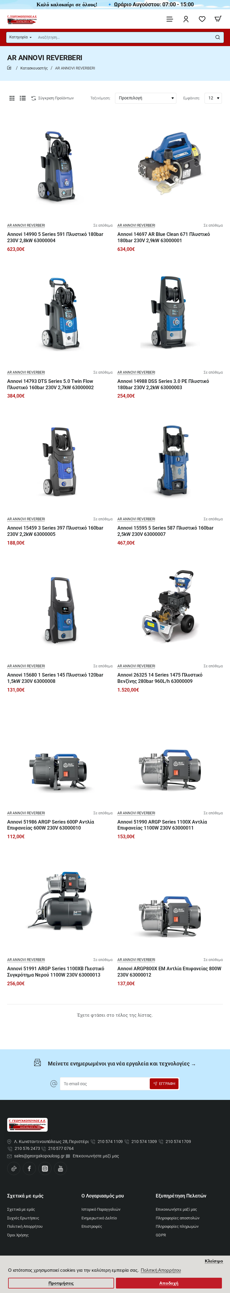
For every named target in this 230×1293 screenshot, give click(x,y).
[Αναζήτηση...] (218, 37)
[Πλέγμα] (12, 98)
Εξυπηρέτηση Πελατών (181, 1196)
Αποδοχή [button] (168, 1283)
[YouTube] (60, 1168)
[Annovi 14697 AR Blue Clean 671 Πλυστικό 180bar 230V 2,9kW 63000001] (170, 166)
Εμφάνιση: (191, 98)
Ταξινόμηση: (100, 98)
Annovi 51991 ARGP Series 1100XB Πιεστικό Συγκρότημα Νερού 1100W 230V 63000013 (55, 972)
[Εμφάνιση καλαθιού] (218, 19)
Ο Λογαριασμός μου (102, 1196)
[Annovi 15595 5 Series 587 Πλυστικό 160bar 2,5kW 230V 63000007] (170, 459)
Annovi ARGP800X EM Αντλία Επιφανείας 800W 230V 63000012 (169, 972)
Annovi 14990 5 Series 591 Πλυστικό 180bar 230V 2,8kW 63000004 (55, 237)
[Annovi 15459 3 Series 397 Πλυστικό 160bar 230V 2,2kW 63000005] (60, 459)
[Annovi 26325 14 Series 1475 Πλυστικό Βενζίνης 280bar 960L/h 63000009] (170, 606)
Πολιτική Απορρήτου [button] (161, 1270)
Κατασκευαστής (34, 68)
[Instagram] (45, 1168)
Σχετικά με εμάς (25, 1196)
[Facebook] (29, 1168)
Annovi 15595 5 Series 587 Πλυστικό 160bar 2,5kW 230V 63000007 (165, 531)
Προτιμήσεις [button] (61, 1283)
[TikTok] (13, 1168)
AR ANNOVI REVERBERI (26, 225)
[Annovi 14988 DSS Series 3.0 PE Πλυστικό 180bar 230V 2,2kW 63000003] (170, 313)
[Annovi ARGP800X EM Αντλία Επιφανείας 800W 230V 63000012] (170, 900)
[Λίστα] (23, 98)
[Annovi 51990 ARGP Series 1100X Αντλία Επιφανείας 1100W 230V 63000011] (170, 753)
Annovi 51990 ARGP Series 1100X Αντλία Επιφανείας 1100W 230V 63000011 (162, 825)
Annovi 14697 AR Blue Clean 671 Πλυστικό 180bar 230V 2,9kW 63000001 (163, 237)
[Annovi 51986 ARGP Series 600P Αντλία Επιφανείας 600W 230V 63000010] (60, 753)
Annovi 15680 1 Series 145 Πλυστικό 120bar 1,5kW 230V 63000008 (55, 678)
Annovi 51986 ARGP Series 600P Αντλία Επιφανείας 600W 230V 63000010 (50, 825)
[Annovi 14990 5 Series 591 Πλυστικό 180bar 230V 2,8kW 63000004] (60, 166)
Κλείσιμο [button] (214, 1261)
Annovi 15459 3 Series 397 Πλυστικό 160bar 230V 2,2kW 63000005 (55, 531)
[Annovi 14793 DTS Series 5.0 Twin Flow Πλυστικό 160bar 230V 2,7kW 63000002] (60, 313)
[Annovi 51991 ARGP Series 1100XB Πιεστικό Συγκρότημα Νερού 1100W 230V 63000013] (60, 900)
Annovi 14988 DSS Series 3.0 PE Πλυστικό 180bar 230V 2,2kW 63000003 (163, 384)
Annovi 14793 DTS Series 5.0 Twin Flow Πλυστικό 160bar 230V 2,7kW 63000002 (50, 384)
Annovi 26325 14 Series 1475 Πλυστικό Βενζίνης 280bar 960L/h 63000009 (159, 678)
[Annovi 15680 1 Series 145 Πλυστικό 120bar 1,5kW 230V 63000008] (60, 606)
